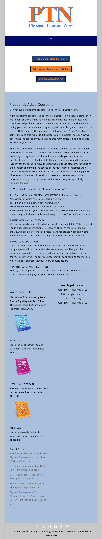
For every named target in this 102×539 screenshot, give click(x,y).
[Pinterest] (67, 526)
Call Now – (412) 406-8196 (72, 289)
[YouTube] (55, 526)
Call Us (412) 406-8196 (51, 79)
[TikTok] (61, 526)
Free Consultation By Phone (51, 58)
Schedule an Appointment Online (51, 69)
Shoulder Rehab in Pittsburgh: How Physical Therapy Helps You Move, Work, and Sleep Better (28, 457)
